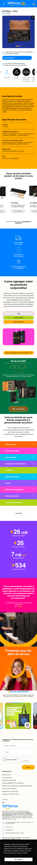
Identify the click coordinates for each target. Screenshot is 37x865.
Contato (5, 800)
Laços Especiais (18, 317)
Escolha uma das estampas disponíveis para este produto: (15, 64)
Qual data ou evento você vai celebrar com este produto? (18, 53)
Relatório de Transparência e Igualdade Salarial (17, 786)
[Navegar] (15, 606)
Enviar (28, 767)
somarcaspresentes (18, 691)
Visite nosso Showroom (9, 789)
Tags (18, 313)
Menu (4, 4)
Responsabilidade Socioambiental (12, 783)
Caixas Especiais (18, 322)
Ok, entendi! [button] (18, 859)
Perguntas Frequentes (9, 780)
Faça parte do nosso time (10, 791)
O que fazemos (7, 777)
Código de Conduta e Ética (10, 794)
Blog (3, 802)
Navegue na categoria (23, 222)
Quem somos (6, 775)
